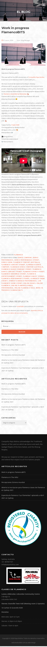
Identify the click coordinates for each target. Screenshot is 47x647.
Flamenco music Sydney (33, 276)
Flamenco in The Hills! (9, 350)
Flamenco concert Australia (26, 262)
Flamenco (18, 255)
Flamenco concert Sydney (13, 265)
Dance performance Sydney (26, 260)
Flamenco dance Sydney (34, 272)
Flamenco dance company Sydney (16, 269)
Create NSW (15, 125)
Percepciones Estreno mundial (13, 355)
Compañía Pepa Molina (36, 77)
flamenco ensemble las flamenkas (15, 94)
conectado (20, 306)
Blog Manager (25, 40)
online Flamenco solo (24, 288)
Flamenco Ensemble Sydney (13, 274)
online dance (29, 283)
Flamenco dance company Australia (26, 267)
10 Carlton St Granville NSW (12, 608)
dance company (25, 258)
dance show (6, 262)
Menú (44, 5)
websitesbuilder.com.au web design (24, 643)
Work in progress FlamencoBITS (13, 345)
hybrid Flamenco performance (23, 281)
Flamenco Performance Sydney (15, 278)
